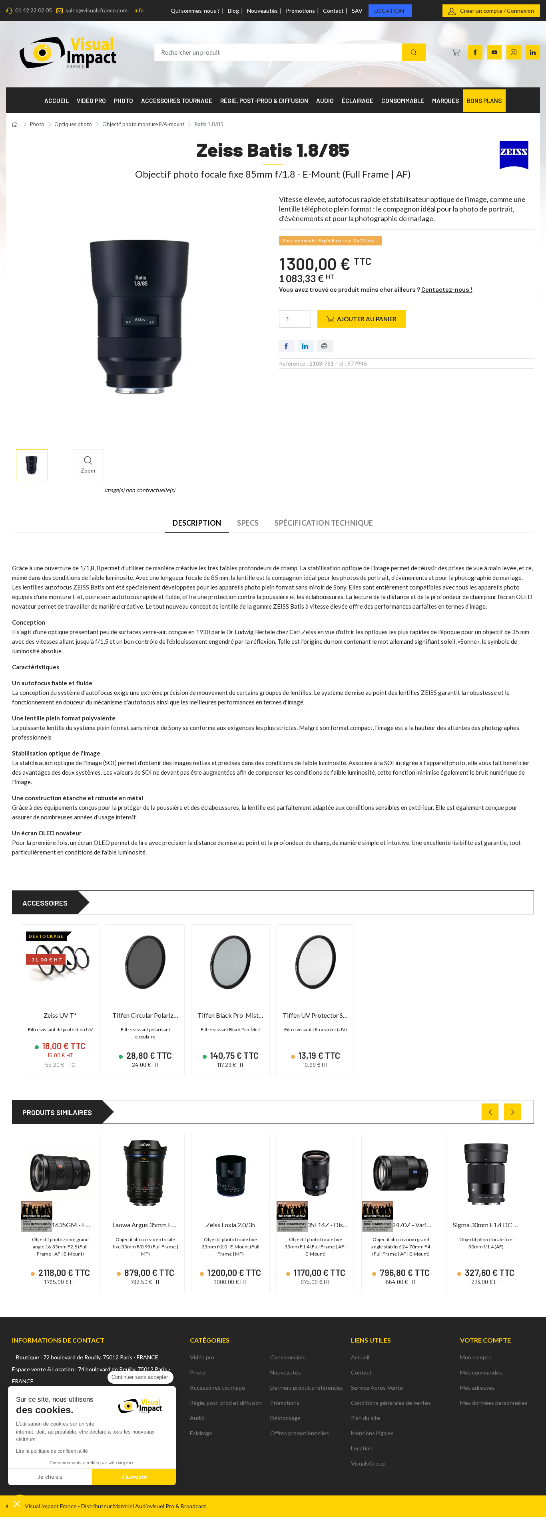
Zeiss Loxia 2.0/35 (230, 1224)
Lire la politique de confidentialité (52, 1451)
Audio (197, 1417)
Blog (233, 10)
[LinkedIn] (533, 52)
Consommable (288, 1357)
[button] (16, 1503)
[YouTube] (494, 52)
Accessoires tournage (217, 1387)
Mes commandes (481, 1372)
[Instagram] (513, 52)
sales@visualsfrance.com (97, 10)
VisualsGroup (368, 1463)
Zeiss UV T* (60, 1015)
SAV (357, 10)
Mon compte (476, 1357)
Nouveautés (262, 10)
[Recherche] (414, 52)
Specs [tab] (248, 522)
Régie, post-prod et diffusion (226, 1402)
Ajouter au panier (367, 318)
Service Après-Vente (377, 1387)
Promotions (300, 10)
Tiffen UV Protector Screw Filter (328, 1015)
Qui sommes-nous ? (195, 10)
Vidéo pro (202, 1357)
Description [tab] (197, 522)
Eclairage (201, 1433)
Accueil (360, 1357)
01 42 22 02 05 (33, 10)
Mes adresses (477, 1387)
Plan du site (365, 1417)
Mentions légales (372, 1433)
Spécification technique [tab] (324, 522)
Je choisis (50, 1476)
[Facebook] (475, 52)
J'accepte (134, 1476)
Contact (333, 10)
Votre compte (485, 1340)
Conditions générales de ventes (391, 1402)
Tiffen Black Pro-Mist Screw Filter (245, 1015)
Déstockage (285, 1417)
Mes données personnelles (494, 1402)
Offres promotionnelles (299, 1433)
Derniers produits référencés (306, 1387)
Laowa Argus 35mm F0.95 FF (152, 1224)
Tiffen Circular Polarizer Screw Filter (162, 1015)
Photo (197, 1372)
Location (389, 10)
